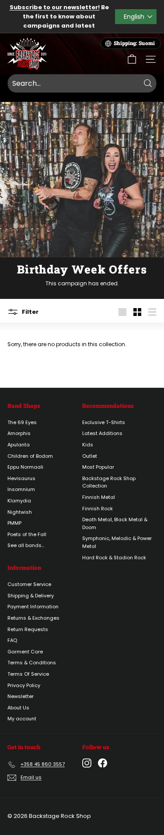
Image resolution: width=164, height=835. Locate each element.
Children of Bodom (30, 456)
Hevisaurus (21, 478)
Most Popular (98, 466)
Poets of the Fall (26, 534)
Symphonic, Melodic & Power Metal (117, 542)
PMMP (14, 522)
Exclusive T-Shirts (103, 422)
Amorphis (19, 433)
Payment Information (33, 606)
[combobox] (82, 83)
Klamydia (19, 500)
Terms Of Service (28, 673)
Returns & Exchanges (33, 617)
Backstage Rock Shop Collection (109, 482)
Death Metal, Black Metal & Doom (114, 523)
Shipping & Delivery (30, 595)
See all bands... (25, 545)
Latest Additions (102, 433)
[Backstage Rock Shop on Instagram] (86, 763)
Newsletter (20, 696)
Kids (87, 444)
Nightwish (19, 512)
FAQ (12, 640)
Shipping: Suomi (134, 43)
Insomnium (21, 489)
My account (21, 718)
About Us (18, 707)
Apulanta (18, 444)
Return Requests (27, 629)
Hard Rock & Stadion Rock (114, 557)
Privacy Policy (23, 685)
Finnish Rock (97, 508)
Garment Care (25, 651)
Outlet (89, 456)
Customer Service (29, 584)
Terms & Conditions (31, 662)
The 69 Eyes (22, 422)
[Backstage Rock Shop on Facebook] (102, 763)
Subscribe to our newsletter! (55, 7)
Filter (29, 311)
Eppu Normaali (25, 466)
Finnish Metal (98, 497)
